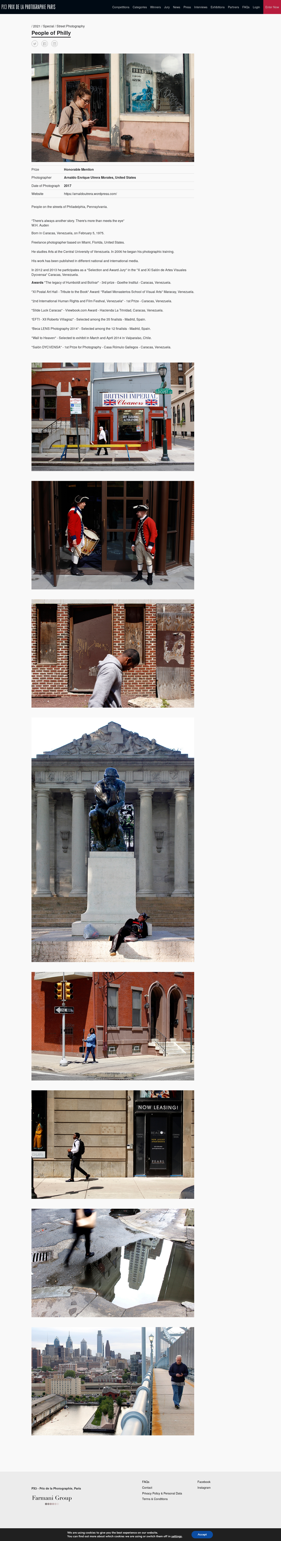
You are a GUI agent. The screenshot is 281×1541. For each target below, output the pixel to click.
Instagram (204, 1487)
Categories (140, 7)
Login (256, 7)
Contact (147, 1487)
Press (187, 7)
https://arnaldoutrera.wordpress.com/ (90, 193)
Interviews (200, 7)
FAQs (246, 7)
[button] (34, 43)
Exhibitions (218, 7)
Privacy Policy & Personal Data (162, 1493)
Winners (155, 7)
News (176, 7)
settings (176, 1536)
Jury (167, 7)
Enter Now (272, 7)
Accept (202, 1534)
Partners (233, 7)
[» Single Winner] (28, 7)
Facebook (203, 1482)
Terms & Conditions (155, 1499)
